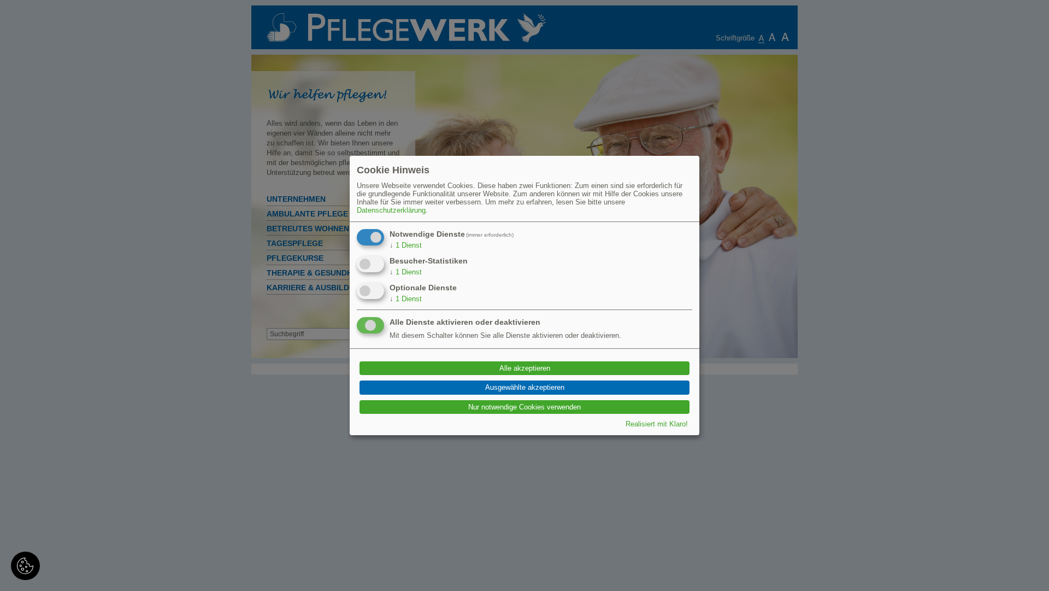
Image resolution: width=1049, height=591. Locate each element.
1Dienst (406, 245)
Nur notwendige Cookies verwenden (524, 407)
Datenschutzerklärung (391, 210)
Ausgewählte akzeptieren (524, 388)
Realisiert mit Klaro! (657, 424)
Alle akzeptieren (524, 368)
